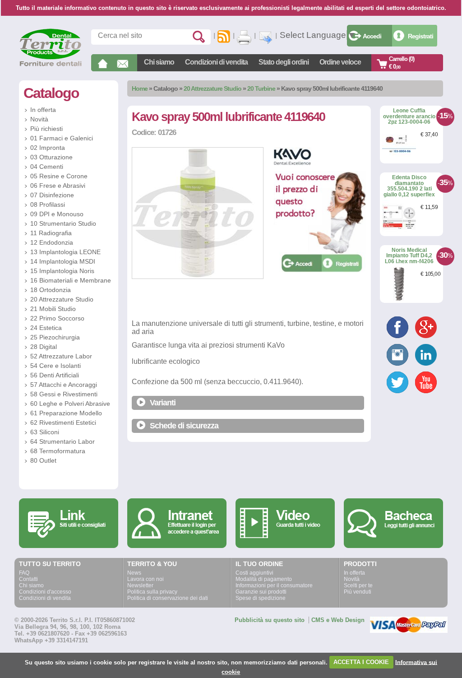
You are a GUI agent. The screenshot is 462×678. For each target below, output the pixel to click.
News (134, 573)
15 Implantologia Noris (62, 270)
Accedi (372, 36)
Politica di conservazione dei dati (167, 598)
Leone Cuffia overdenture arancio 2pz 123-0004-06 (409, 116)
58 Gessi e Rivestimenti (63, 394)
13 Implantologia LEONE (65, 251)
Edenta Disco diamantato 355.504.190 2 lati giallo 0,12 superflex (409, 186)
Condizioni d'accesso (45, 592)
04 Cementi (46, 166)
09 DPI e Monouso (56, 214)
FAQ (24, 573)
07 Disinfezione (52, 195)
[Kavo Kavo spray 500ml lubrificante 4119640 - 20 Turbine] (197, 277)
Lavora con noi (145, 579)
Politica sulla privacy (152, 592)
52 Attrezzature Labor (61, 356)
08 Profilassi (47, 204)
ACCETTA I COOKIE (361, 662)
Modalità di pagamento (264, 579)
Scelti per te (358, 585)
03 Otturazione (51, 157)
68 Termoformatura (57, 451)
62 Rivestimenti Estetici (63, 422)
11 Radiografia (51, 233)
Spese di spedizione (261, 598)
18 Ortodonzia (50, 289)
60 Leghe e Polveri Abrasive (70, 403)
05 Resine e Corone (59, 176)
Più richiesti (46, 128)
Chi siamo (159, 62)
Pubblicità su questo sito (270, 620)
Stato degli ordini (284, 62)
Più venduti (357, 592)
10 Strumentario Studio (63, 223)
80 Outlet (43, 460)
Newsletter (140, 585)
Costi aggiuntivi (254, 573)
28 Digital (43, 346)
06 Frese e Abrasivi (57, 185)
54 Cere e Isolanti (55, 365)
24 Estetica (46, 327)
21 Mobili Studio (53, 308)
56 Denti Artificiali (54, 375)
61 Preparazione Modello (66, 413)
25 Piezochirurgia (55, 337)
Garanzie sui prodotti (261, 592)
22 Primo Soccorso (57, 318)
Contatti (28, 579)
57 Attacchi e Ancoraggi (63, 384)
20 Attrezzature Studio (212, 88)
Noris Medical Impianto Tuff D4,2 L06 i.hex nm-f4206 (409, 255)
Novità (39, 119)
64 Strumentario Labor (62, 441)
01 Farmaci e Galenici (61, 138)
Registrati (420, 36)
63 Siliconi (44, 432)
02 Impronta (47, 147)
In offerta (43, 109)
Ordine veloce (340, 62)
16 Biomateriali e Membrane (70, 280)
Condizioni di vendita (216, 62)
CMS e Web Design (338, 620)
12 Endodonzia (51, 242)
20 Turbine (261, 88)
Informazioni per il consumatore (274, 585)
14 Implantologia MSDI (62, 261)
